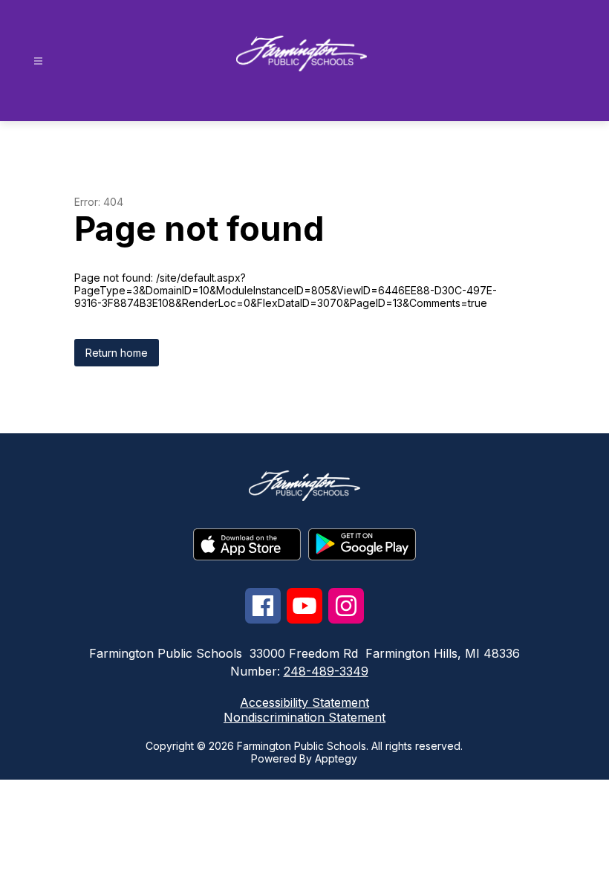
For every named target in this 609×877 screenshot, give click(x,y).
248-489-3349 (326, 671)
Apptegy (336, 758)
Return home (116, 352)
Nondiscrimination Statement (304, 717)
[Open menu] (38, 61)
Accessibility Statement (304, 702)
